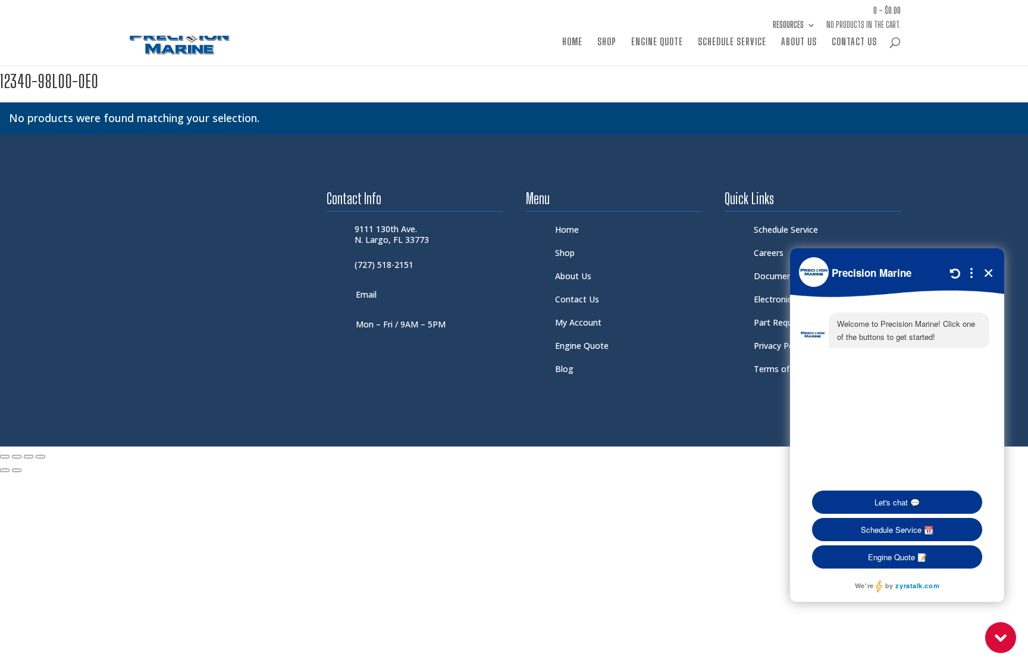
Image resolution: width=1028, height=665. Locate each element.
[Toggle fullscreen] (16, 456)
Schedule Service (732, 42)
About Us (799, 42)
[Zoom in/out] (5, 456)
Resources (788, 25)
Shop (606, 42)
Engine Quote (657, 42)
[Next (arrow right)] (16, 470)
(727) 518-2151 (384, 264)
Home (572, 42)
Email (366, 294)
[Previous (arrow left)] (5, 470)
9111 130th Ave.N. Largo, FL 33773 (392, 234)
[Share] (28, 456)
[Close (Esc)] (40, 456)
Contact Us (854, 42)
